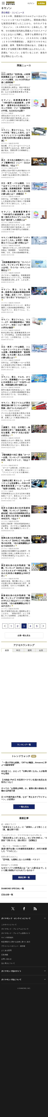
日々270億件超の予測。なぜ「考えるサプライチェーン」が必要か (24, 798)
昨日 (18, 650)
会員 (41, 650)
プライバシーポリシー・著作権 (13, 946)
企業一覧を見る (24, 635)
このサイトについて (9, 924)
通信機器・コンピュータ (12, 12)
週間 (30, 650)
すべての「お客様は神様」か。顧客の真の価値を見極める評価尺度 (24, 789)
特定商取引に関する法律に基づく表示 (15, 941)
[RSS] (35, 909)
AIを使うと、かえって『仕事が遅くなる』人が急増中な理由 (24, 772)
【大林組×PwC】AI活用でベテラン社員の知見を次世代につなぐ (24, 781)
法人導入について (8, 963)
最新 (7, 650)
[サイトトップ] (10, 3)
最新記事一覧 (24, 877)
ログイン (31, 3)
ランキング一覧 (24, 744)
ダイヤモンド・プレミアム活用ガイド (15, 933)
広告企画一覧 (7, 894)
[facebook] (24, 909)
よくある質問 (6, 950)
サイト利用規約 (7, 937)
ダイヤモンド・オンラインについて (16, 918)
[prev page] (4, 626)
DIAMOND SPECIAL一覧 (12, 888)
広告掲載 (4, 954)
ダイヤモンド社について (11, 979)
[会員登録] (41, 3)
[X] (13, 909)
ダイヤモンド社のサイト (11, 971)
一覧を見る (24, 806)
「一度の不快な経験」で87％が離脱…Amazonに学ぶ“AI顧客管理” (24, 763)
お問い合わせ (6, 959)
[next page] (43, 626)
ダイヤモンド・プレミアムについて (15, 929)
